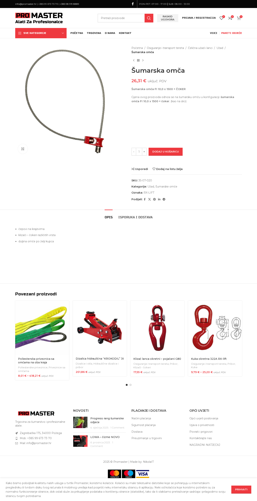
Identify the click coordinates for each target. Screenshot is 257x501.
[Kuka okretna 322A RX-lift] (215, 328)
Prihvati (241, 489)
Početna (137, 48)
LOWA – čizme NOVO (105, 437)
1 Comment (117, 427)
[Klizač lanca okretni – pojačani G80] (157, 328)
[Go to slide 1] (127, 385)
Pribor (173, 363)
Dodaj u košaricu (165, 151)
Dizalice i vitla (84, 363)
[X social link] (149, 199)
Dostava (136, 431)
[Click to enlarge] (23, 149)
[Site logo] (39, 17)
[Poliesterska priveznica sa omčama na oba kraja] (42, 328)
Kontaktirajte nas (200, 438)
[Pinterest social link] (154, 199)
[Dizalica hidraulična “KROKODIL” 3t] (100, 327)
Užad (219, 48)
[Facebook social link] (132, 4)
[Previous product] (133, 60)
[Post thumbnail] (80, 423)
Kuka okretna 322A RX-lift (209, 359)
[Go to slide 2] (130, 385)
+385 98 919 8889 (69, 3)
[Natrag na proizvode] (138, 60)
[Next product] (143, 60)
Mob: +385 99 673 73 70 (36, 438)
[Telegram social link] (164, 199)
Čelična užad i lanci (200, 48)
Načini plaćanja (141, 418)
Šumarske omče (166, 186)
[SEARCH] (149, 18)
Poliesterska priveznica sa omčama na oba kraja (36, 360)
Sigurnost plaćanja (143, 425)
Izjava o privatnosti (201, 425)
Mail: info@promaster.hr (35, 443)
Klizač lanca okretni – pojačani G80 (157, 359)
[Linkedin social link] (159, 199)
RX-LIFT (149, 192)
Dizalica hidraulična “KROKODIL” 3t (100, 358)
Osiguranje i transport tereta (165, 48)
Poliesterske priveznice (33, 367)
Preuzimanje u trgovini (146, 438)
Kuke (194, 367)
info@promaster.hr (26, 3)
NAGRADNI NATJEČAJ (204, 445)
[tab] (109, 215)
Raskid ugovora (167, 18)
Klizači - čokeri (142, 367)
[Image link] (36, 413)
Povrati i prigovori (200, 431)
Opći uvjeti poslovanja (203, 418)
